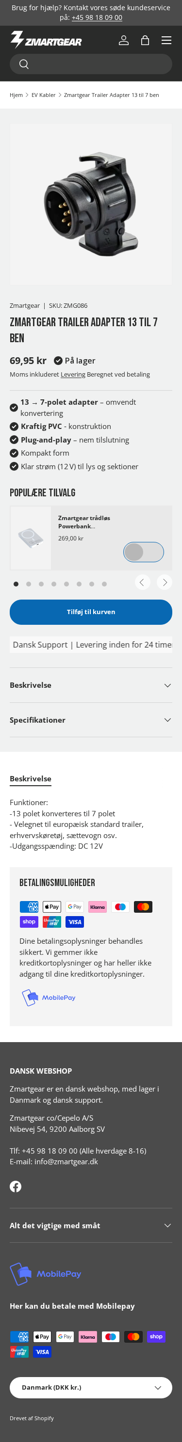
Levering (73, 374)
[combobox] (91, 64)
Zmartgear (25, 305)
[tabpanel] (91, 824)
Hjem (16, 94)
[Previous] (142, 582)
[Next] (164, 582)
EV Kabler (44, 94)
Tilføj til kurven (91, 611)
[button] (145, 40)
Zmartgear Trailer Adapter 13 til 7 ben (111, 94)
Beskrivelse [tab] (30, 778)
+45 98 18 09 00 (97, 17)
